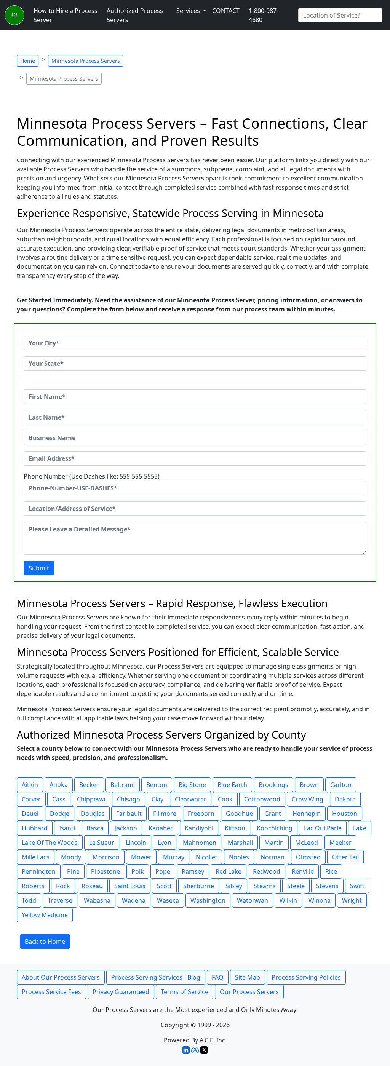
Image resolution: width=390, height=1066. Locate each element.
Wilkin (288, 900)
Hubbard (35, 828)
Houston (344, 813)
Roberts (33, 886)
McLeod (306, 842)
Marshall (240, 842)
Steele (296, 886)
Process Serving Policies (306, 977)
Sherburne (198, 886)
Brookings (273, 784)
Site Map (247, 977)
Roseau (92, 886)
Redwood (266, 871)
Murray (173, 857)
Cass (59, 799)
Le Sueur (101, 842)
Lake (359, 828)
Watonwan (252, 900)
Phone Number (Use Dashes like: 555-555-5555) (92, 476)
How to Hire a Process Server (66, 15)
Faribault (129, 813)
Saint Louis (129, 886)
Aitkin (30, 784)
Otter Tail (345, 857)
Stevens (327, 886)
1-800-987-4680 (263, 15)
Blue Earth (232, 784)
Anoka (59, 784)
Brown (309, 784)
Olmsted (308, 857)
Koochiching (274, 828)
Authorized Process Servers (135, 15)
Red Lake (228, 871)
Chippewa (91, 799)
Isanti (67, 828)
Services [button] (188, 10)
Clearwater (190, 799)
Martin (274, 842)
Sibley (233, 886)
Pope (162, 871)
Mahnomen (199, 842)
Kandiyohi (199, 828)
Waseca (168, 900)
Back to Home (45, 941)
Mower (141, 857)
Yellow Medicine (45, 915)
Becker (89, 784)
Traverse (60, 900)
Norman (273, 857)
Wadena (133, 900)
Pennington (39, 871)
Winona (319, 900)
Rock (63, 886)
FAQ (218, 977)
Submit (39, 568)
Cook (225, 799)
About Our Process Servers (61, 977)
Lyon (164, 842)
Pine (73, 871)
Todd (29, 900)
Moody (71, 857)
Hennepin (306, 813)
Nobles (239, 857)
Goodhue (239, 813)
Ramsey (193, 871)
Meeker (340, 842)
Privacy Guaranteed (121, 992)
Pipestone (105, 871)
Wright (352, 900)
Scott (164, 886)
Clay (157, 799)
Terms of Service (184, 992)
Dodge (59, 813)
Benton (156, 784)
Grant (272, 813)
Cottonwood (262, 799)
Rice (331, 871)
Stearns (265, 886)
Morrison (106, 857)
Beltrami (122, 784)
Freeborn (201, 813)
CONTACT (226, 10)
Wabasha (97, 900)
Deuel (30, 813)
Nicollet (206, 857)
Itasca (95, 828)
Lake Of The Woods (50, 842)
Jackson (126, 828)
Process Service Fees (51, 992)
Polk (137, 871)
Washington (207, 900)
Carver (31, 799)
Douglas (93, 813)
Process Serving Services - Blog (155, 977)
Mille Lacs (36, 857)
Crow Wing (307, 799)
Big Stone (192, 784)
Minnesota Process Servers (85, 60)
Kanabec (161, 828)
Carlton (341, 784)
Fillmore (164, 813)
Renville (303, 871)
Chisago (128, 799)
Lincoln (136, 842)
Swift (357, 886)
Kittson (235, 828)
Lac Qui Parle (323, 828)
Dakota (345, 799)
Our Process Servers (249, 992)
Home (27, 60)
